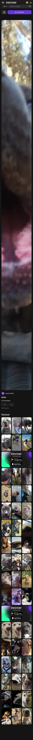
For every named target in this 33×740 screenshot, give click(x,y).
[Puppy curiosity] (27, 664)
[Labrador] (27, 493)
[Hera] (27, 545)
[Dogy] (6, 630)
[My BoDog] (6, 528)
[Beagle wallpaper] (6, 716)
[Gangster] (16, 716)
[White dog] (27, 699)
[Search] (30, 6)
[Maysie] (27, 579)
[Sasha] (6, 647)
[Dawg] (6, 476)
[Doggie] (6, 682)
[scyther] (27, 647)
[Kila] (27, 630)
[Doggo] (16, 442)
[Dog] (27, 442)
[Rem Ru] (16, 545)
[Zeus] (27, 510)
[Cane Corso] (6, 442)
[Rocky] (16, 510)
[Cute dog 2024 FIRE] (16, 596)
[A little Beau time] (16, 682)
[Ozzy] (27, 476)
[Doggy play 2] (6, 562)
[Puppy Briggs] (27, 528)
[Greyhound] (16, 476)
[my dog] (6, 493)
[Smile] (16, 647)
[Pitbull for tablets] (6, 545)
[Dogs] (16, 562)
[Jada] (6, 596)
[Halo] (6, 510)
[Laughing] (6, 664)
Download (21, 12)
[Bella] (6, 425)
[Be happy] (16, 579)
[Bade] (27, 716)
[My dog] (27, 562)
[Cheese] (6, 699)
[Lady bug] (16, 493)
